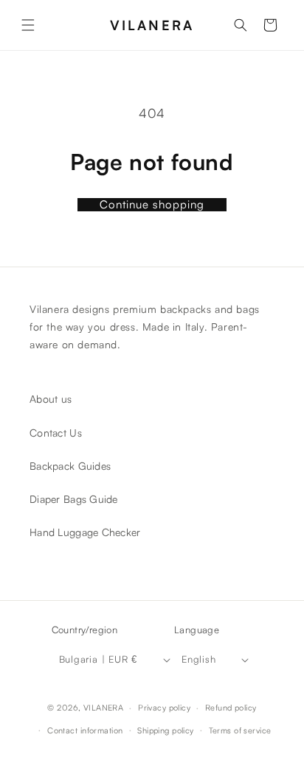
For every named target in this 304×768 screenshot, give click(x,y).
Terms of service (240, 730)
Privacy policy (164, 707)
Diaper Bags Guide (74, 499)
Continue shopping (152, 204)
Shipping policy (165, 730)
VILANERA (103, 707)
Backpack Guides (70, 465)
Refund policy (231, 707)
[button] (28, 25)
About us (51, 399)
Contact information (84, 730)
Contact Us (56, 432)
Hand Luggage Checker (85, 532)
